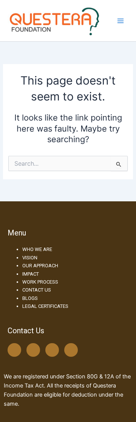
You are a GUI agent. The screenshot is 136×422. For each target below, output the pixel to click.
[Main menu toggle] (120, 21)
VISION (29, 257)
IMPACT (30, 274)
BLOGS (30, 298)
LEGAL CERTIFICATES (45, 306)
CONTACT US (36, 290)
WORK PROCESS (40, 282)
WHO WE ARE (37, 249)
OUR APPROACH (40, 265)
